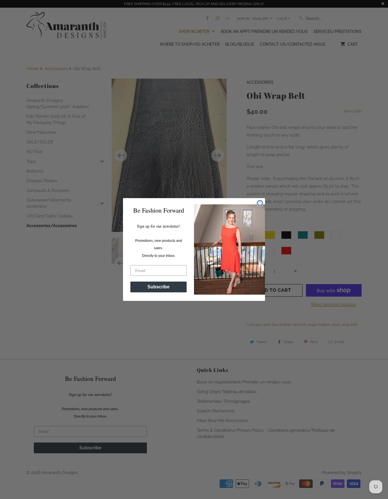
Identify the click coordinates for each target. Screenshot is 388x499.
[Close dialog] (260, 203)
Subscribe (158, 286)
